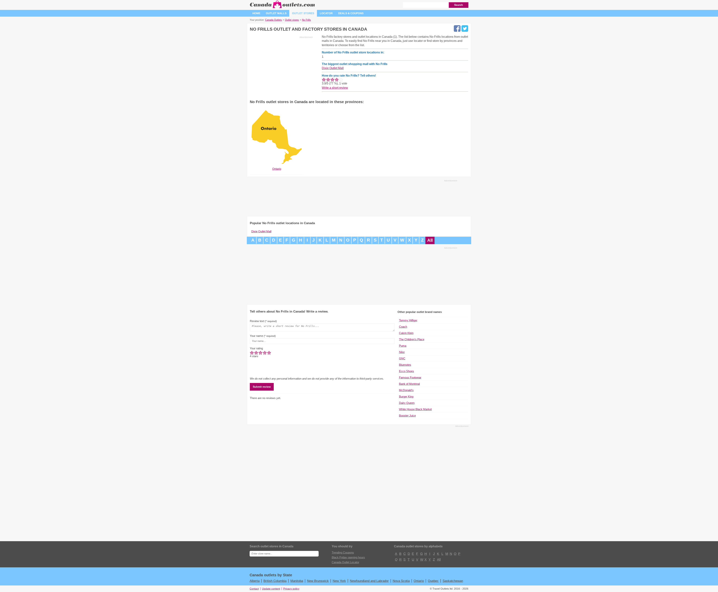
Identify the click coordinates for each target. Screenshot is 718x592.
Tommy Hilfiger (408, 320)
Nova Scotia (401, 580)
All (430, 240)
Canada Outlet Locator (345, 562)
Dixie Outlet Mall (333, 68)
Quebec (433, 580)
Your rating (256, 348)
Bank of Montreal (409, 383)
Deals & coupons (350, 13)
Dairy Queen (407, 402)
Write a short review (335, 87)
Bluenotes (405, 364)
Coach (403, 326)
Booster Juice (407, 415)
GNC (402, 358)
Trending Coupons (343, 552)
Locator (326, 13)
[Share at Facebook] (457, 28)
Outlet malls (276, 13)
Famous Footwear (410, 377)
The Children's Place (411, 339)
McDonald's (406, 390)
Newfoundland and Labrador (369, 580)
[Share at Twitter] (464, 28)
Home (256, 13)
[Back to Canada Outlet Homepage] (283, 8)
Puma (402, 345)
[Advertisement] (281, 66)
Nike (402, 352)
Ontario (419, 580)
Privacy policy (291, 588)
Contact (254, 588)
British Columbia (274, 580)
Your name (263, 335)
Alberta (255, 580)
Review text (263, 321)
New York (339, 580)
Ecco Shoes (406, 371)
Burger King (406, 396)
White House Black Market (415, 409)
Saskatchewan (453, 580)
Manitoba (296, 580)
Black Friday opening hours (348, 557)
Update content (271, 588)
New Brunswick (318, 580)
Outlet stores (303, 13)
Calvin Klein (406, 333)
